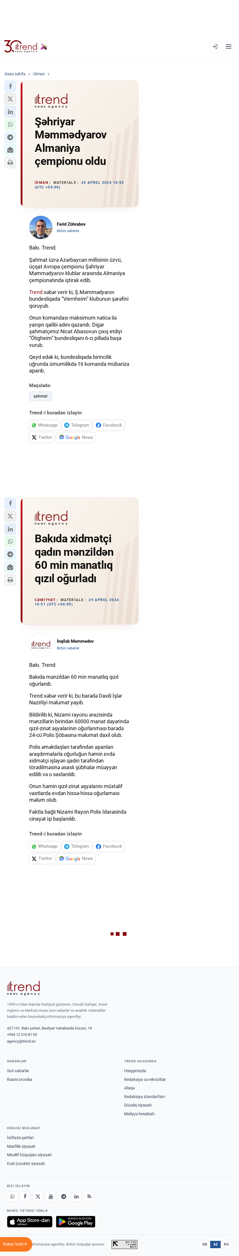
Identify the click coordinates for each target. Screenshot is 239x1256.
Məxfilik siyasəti (21, 1146)
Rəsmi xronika (19, 1079)
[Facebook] (25, 1196)
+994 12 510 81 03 (22, 1034)
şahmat (41, 396)
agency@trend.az (21, 1041)
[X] (38, 1196)
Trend (36, 292)
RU (226, 1244)
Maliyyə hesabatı (139, 1113)
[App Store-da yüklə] (29, 1222)
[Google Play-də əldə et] (75, 1222)
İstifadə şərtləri (20, 1137)
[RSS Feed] (89, 1196)
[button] (10, 86)
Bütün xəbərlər (68, 231)
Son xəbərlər (18, 1070)
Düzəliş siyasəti (138, 1105)
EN (205, 1244)
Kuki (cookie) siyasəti (26, 1163)
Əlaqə (129, 1088)
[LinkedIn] (76, 1196)
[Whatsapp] (12, 1196)
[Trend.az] (26, 46)
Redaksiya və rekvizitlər (145, 1079)
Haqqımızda (135, 1070)
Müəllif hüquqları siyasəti (29, 1154)
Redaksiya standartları (144, 1096)
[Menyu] (228, 46)
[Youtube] (50, 1196)
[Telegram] (63, 1196)
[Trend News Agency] (23, 988)
